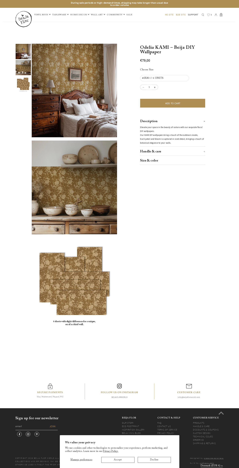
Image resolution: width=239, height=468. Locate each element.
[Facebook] (19, 434)
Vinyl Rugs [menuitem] (41, 15)
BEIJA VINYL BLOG (131, 433)
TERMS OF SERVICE (167, 429)
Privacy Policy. (110, 451)
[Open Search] (203, 15)
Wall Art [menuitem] (97, 15)
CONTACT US (164, 426)
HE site (169, 14)
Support (193, 14)
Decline (154, 460)
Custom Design (202, 433)
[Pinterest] (36, 434)
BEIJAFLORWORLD (119, 397)
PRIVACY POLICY (165, 433)
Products (198, 422)
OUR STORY (128, 422)
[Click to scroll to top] (221, 413)
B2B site (181, 14)
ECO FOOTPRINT (130, 426)
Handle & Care (201, 426)
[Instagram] (28, 434)
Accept (118, 460)
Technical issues (203, 436)
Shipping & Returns (204, 443)
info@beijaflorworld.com (189, 397)
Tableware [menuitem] (59, 15)
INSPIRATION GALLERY (133, 429)
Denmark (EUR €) (210, 466)
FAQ (159, 422)
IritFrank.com (207, 463)
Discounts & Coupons (206, 429)
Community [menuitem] (114, 15)
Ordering (198, 439)
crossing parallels (214, 458)
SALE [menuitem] (129, 15)
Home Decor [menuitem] (78, 15)
